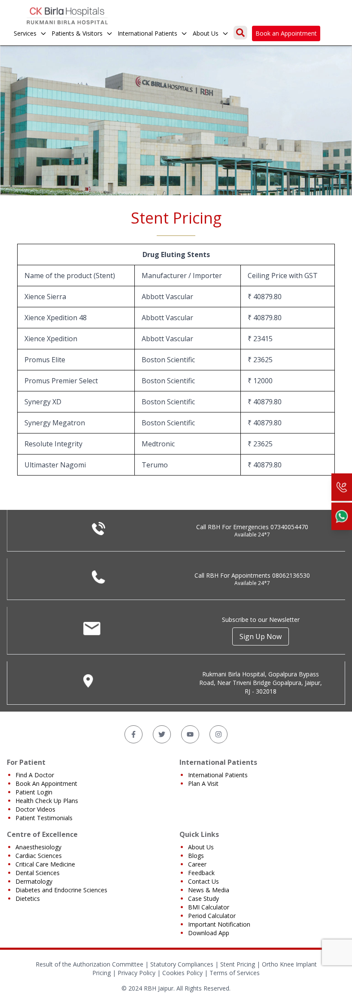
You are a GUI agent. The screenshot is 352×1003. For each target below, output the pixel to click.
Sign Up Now (261, 636)
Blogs (196, 855)
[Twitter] (162, 734)
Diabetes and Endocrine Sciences (61, 890)
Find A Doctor (34, 775)
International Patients (147, 33)
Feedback (201, 873)
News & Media (208, 890)
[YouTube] (190, 734)
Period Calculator (212, 916)
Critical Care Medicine (45, 864)
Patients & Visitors (77, 33)
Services (25, 33)
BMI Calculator (208, 907)
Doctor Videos (35, 809)
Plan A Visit (203, 783)
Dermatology (33, 881)
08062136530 (291, 575)
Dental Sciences (37, 873)
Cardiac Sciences (38, 855)
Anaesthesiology (38, 847)
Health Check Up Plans (46, 801)
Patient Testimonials (44, 818)
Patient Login (33, 792)
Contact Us (203, 881)
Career (197, 864)
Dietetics (27, 898)
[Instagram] (218, 734)
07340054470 (289, 527)
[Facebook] (133, 734)
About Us (205, 33)
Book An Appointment (46, 783)
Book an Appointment (286, 33)
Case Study (203, 898)
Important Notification (219, 924)
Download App (208, 933)
